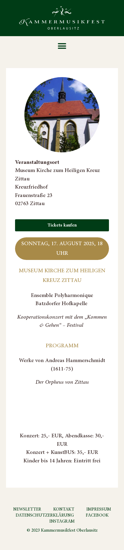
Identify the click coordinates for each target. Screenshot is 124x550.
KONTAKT (63, 509)
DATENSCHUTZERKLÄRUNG (45, 515)
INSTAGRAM (62, 521)
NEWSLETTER (27, 509)
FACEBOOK (97, 515)
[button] (62, 46)
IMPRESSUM (98, 509)
